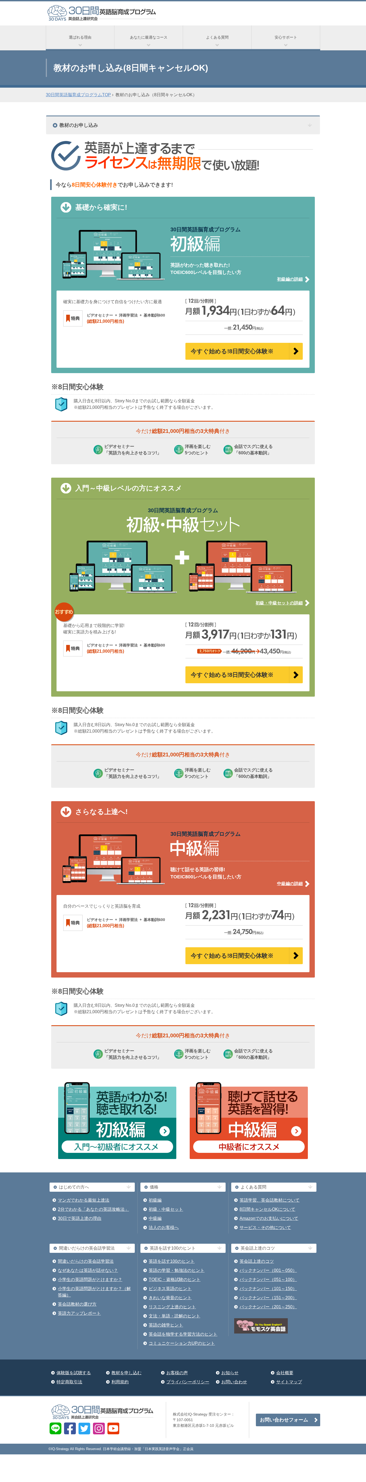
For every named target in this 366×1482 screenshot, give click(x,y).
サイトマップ (289, 1382)
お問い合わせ (234, 1382)
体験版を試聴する (74, 1372)
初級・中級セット (166, 1209)
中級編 (155, 1218)
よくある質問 (217, 37)
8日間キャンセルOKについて (267, 1209)
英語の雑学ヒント (166, 1325)
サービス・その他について (265, 1227)
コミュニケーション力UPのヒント (182, 1343)
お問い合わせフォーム (284, 1419)
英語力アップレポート (79, 1313)
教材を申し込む (126, 1372)
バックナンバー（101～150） (268, 1288)
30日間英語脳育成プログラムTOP (78, 94)
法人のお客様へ (164, 1227)
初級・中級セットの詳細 (279, 603)
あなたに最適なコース (148, 37)
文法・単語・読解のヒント (174, 1316)
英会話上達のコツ (257, 1261)
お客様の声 (177, 1372)
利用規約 (120, 1382)
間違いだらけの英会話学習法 (86, 1261)
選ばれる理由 (80, 37)
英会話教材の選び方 (77, 1304)
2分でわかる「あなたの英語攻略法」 (93, 1209)
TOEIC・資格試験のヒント (174, 1279)
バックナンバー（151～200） (268, 1297)
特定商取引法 (69, 1382)
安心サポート (286, 37)
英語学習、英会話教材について (270, 1200)
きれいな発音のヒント (170, 1297)
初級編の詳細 (290, 279)
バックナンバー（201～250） (268, 1307)
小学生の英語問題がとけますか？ (90, 1279)
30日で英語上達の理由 (79, 1218)
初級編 (155, 1200)
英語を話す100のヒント (172, 1261)
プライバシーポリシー (187, 1382)
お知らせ (229, 1372)
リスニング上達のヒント (172, 1307)
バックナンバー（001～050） (268, 1270)
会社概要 (284, 1372)
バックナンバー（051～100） (268, 1279)
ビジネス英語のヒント (170, 1288)
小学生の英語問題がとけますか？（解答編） (94, 1291)
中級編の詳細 (290, 883)
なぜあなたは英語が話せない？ (88, 1270)
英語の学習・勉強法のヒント (176, 1270)
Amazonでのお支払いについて (269, 1218)
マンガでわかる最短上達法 (83, 1200)
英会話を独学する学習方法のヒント (183, 1334)
